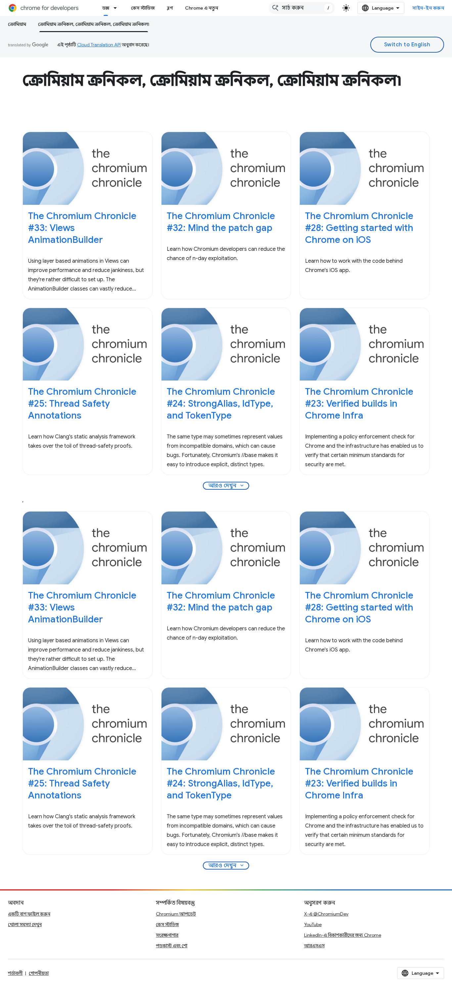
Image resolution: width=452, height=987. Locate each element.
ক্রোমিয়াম (17, 24)
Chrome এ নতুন (201, 8)
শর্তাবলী (15, 973)
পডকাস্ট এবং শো (171, 946)
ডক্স (105, 8)
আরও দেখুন (226, 485)
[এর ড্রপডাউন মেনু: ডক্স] (117, 8)
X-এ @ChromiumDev (326, 914)
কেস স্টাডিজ (143, 8)
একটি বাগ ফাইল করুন (29, 914)
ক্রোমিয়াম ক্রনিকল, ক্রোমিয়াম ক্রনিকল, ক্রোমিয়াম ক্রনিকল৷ (93, 24)
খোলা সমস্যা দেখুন (25, 924)
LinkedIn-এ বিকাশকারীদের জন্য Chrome (342, 935)
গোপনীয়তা (39, 973)
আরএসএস (314, 946)
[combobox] (302, 8)
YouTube (313, 924)
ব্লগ (170, 8)
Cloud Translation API (99, 45)
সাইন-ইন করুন (428, 8)
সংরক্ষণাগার (167, 935)
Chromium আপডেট (176, 914)
